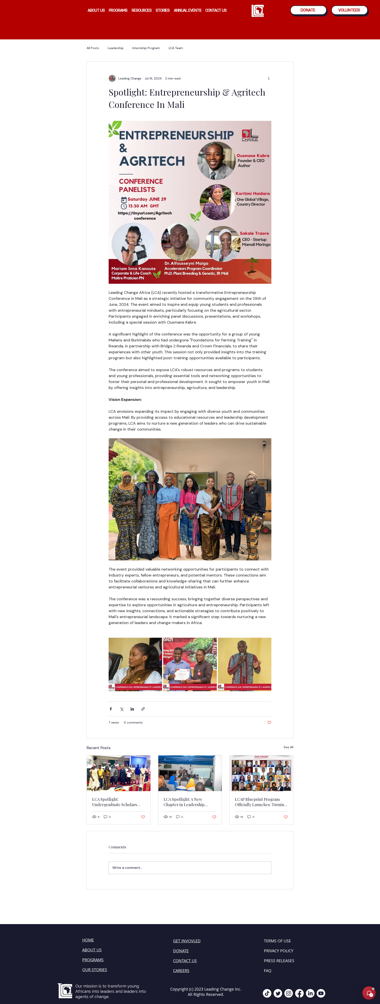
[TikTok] (267, 993)
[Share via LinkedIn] (132, 709)
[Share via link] (143, 709)
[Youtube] (321, 993)
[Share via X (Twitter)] (121, 709)
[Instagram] (288, 993)
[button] (96, 10)
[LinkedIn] (310, 993)
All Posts (93, 48)
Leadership (116, 48)
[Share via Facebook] (111, 709)
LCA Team (176, 48)
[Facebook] (299, 993)
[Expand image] (135, 664)
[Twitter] (278, 993)
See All (288, 747)
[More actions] (268, 78)
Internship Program (146, 48)
